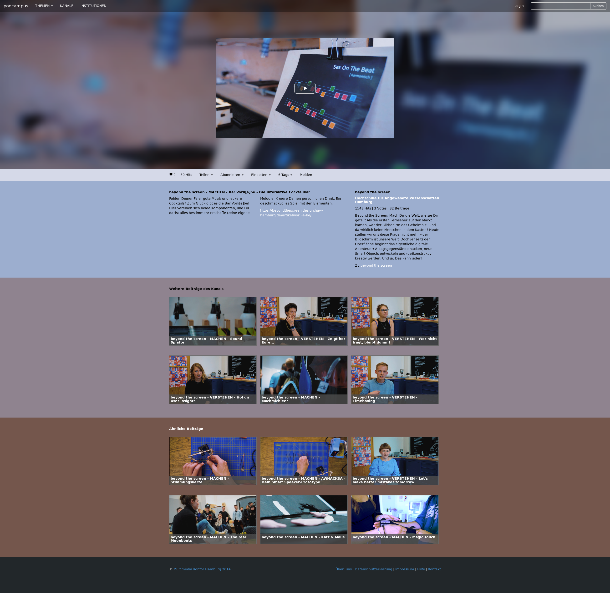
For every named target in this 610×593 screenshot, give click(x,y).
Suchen (598, 6)
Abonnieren (230, 175)
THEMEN (43, 6)
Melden (306, 175)
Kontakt (434, 569)
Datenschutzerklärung (373, 569)
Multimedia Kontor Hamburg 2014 (202, 569)
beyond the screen (376, 266)
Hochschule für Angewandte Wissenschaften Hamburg (397, 200)
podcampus (16, 6)
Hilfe (421, 569)
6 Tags (284, 175)
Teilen (204, 175)
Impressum (404, 569)
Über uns (344, 569)
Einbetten (259, 175)
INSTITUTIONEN (93, 6)
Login (519, 6)
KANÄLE (66, 6)
